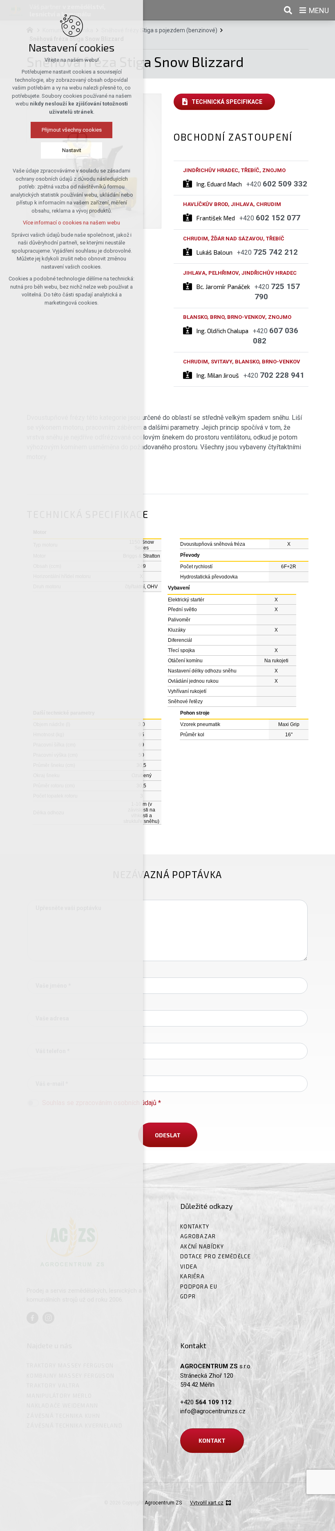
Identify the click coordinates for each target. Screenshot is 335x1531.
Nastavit (71, 150)
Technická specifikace (227, 102)
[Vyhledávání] (288, 10)
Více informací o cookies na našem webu (71, 223)
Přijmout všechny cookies (72, 130)
